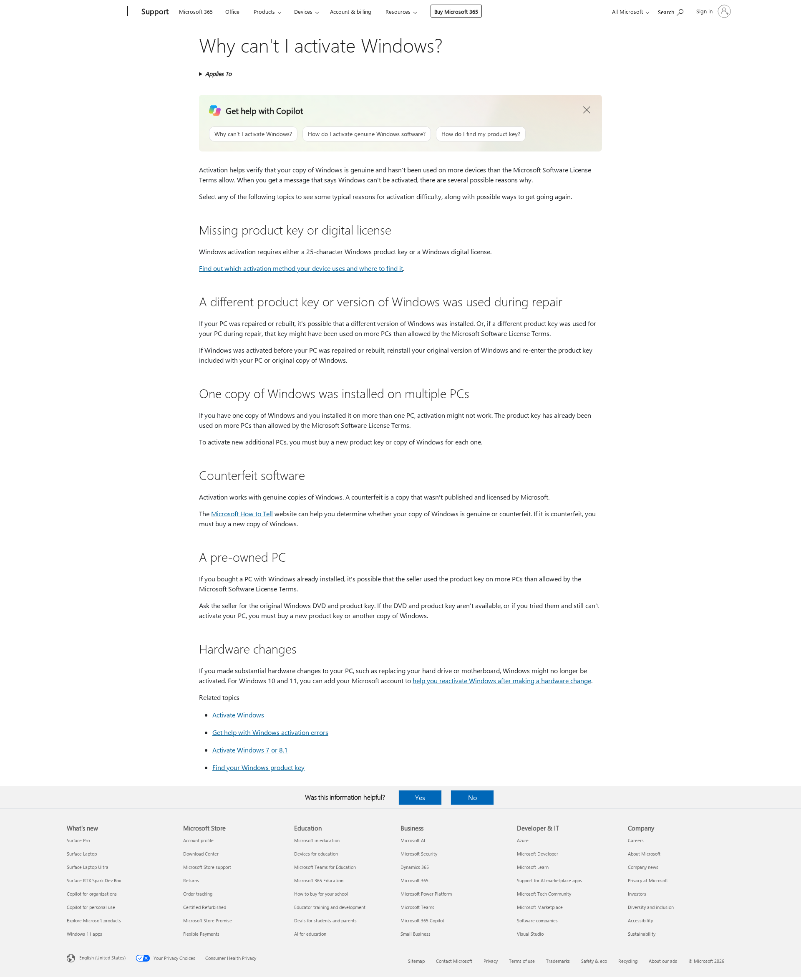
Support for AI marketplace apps (549, 880)
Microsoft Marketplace (540, 907)
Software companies (537, 920)
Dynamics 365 (414, 867)
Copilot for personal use (91, 907)
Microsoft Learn (533, 867)
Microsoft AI (412, 840)
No (472, 797)
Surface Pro (78, 840)
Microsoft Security (418, 854)
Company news (643, 867)
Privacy (491, 961)
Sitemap (416, 961)
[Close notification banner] (587, 110)
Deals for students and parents (325, 920)
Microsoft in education (317, 840)
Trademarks (558, 961)
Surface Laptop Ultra (87, 867)
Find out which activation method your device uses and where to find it (301, 268)
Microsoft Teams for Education (325, 867)
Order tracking (197, 894)
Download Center (201, 854)
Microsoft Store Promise (207, 920)
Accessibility (640, 920)
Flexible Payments (201, 934)
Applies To (218, 74)
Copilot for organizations (92, 894)
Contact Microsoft (454, 961)
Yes (420, 797)
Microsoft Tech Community (544, 894)
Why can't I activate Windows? (253, 134)
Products (264, 11)
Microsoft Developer (537, 854)
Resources (398, 11)
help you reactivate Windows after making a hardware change (502, 680)
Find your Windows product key (258, 767)
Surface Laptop (82, 854)
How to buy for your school (321, 894)
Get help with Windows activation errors (270, 732)
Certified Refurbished (204, 907)
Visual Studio (530, 934)
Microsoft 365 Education (318, 880)
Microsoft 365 (196, 11)
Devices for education (316, 854)
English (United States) (102, 957)
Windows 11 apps (84, 934)
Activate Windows (238, 714)
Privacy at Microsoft (648, 880)
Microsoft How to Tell (242, 513)
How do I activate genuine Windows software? (367, 134)
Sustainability (641, 934)
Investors (637, 894)
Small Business (415, 934)
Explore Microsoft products (94, 920)
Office (232, 11)
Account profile (198, 840)
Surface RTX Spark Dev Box (94, 880)
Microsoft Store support (207, 867)
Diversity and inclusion (651, 907)
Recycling (627, 961)
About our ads (663, 961)
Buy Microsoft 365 (456, 11)
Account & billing (350, 11)
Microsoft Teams (417, 907)
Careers (636, 840)
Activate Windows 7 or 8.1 (250, 749)
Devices (303, 11)
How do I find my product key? (480, 134)
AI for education (310, 934)
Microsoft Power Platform (426, 894)
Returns (191, 880)
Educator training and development (329, 907)
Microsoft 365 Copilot (422, 920)
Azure (523, 840)
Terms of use (522, 961)
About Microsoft (644, 854)
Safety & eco (594, 961)
